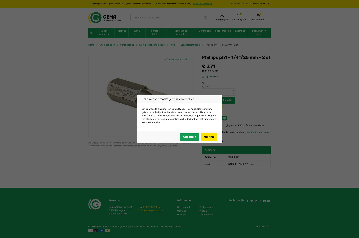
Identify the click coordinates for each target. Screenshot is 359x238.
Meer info (209, 137)
